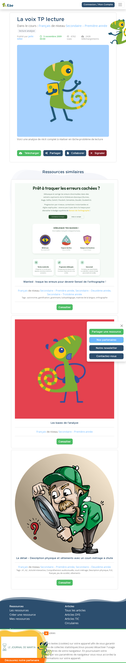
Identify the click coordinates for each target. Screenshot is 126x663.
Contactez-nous (106, 356)
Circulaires (72, 623)
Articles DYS (72, 614)
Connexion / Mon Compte (98, 5)
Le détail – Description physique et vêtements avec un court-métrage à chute (64, 558)
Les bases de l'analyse (64, 423)
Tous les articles (75, 610)
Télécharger (31, 153)
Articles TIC (72, 619)
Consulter (65, 307)
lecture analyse (27, 30)
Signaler (99, 153)
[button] (75, 153)
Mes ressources (20, 619)
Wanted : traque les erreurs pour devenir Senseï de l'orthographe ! (64, 282)
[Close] (122, 326)
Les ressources (19, 610)
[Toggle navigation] (120, 5)
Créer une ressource (23, 614)
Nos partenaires (106, 340)
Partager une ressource (106, 332)
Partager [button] (55, 153)
